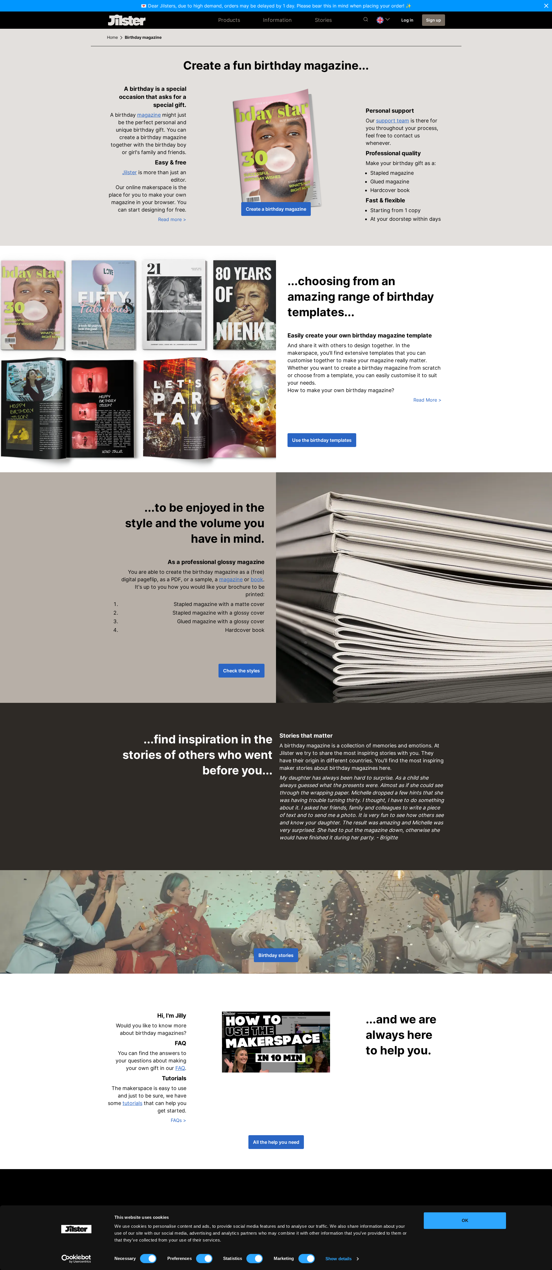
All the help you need (276, 1142)
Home (112, 37)
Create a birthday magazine (276, 209)
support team (392, 121)
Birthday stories (276, 955)
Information (277, 20)
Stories (323, 20)
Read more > (172, 219)
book (257, 579)
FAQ (180, 1068)
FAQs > (178, 1120)
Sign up (433, 20)
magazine (149, 115)
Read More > (427, 400)
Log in (407, 20)
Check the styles (241, 671)
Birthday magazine (143, 37)
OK (465, 1220)
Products (229, 20)
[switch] (204, 1258)
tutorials (132, 1103)
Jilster (129, 172)
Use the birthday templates (322, 440)
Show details (338, 1258)
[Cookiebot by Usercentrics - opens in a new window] (76, 1258)
